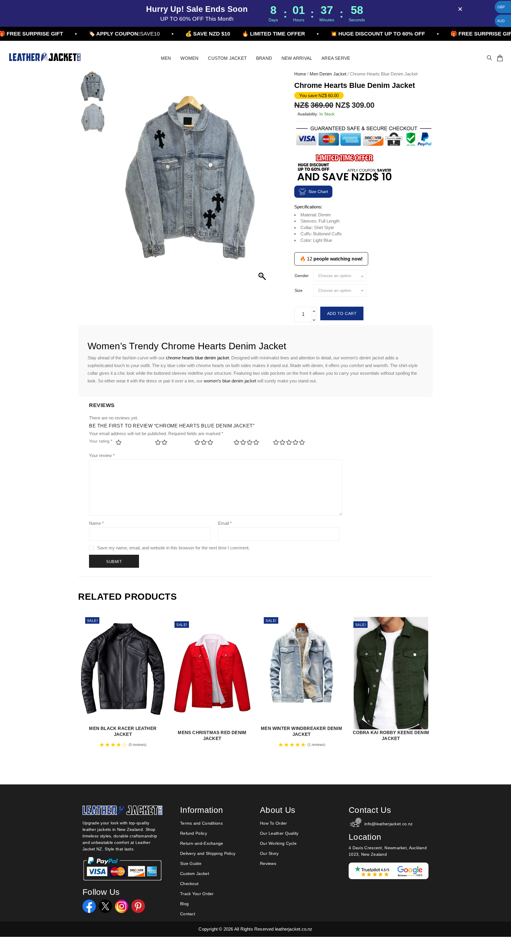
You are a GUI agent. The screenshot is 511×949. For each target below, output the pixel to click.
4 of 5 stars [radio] (249, 444)
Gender (302, 275)
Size (299, 290)
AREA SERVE (335, 58)
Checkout (189, 883)
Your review (102, 455)
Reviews (268, 863)
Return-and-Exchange (201, 843)
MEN (166, 58)
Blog (184, 903)
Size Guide (190, 863)
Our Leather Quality (279, 833)
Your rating (100, 441)
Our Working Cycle (278, 843)
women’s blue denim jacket (230, 380)
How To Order (273, 823)
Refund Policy (193, 833)
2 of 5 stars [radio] (171, 444)
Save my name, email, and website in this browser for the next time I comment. (173, 547)
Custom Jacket (194, 873)
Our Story (269, 853)
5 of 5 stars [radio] (289, 444)
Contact (187, 913)
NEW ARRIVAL (297, 58)
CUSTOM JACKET (227, 58)
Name (96, 523)
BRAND (264, 58)
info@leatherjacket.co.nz (388, 823)
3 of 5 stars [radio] (210, 444)
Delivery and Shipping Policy (207, 853)
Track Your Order (197, 893)
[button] (262, 180)
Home (300, 73)
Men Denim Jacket (328, 73)
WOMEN (189, 58)
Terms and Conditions (201, 823)
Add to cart (342, 313)
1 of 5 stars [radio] (131, 444)
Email (225, 523)
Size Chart (318, 191)
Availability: (307, 114)
